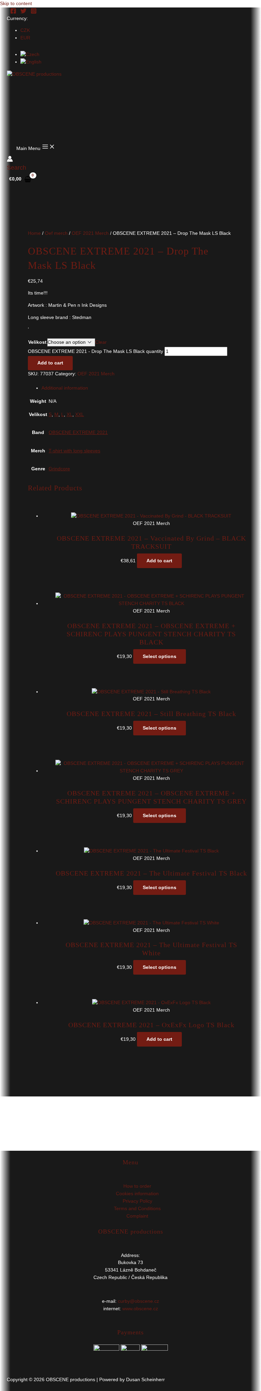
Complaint (137, 1216)
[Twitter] (23, 12)
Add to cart (50, 362)
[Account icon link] (10, 160)
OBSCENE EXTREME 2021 (78, 432)
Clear (101, 342)
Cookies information (137, 1193)
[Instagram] (34, 12)
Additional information (64, 388)
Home (34, 233)
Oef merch (56, 233)
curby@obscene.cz (138, 1301)
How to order (137, 1186)
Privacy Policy (137, 1201)
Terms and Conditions (137, 1208)
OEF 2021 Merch (90, 233)
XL (69, 414)
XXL (79, 414)
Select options (159, 656)
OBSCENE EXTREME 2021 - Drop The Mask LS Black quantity (95, 351)
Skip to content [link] (16, 3)
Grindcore (59, 468)
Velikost (37, 342)
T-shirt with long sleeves (74, 450)
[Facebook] (13, 12)
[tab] (137, 388)
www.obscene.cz (140, 1308)
